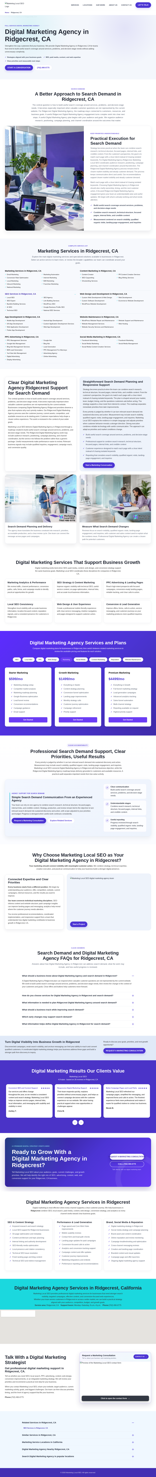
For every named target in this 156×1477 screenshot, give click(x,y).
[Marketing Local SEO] (15, 5)
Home (7, 12)
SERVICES (75, 5)
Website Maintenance (133, 659)
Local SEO (28, 659)
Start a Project (79, 924)
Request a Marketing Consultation (29, 821)
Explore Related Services (61, 821)
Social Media (80, 659)
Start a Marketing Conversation (98, 465)
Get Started (28, 720)
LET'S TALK (143, 5)
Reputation (115, 659)
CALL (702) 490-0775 (127, 1164)
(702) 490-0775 (43, 68)
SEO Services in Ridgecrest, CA (20, 294)
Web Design (52, 659)
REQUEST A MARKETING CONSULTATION (124, 1051)
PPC (40, 659)
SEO (17, 659)
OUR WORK (100, 5)
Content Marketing (98, 659)
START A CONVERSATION (18, 68)
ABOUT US (113, 5)
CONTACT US (126, 5)
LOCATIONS (87, 5)
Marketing (66, 659)
